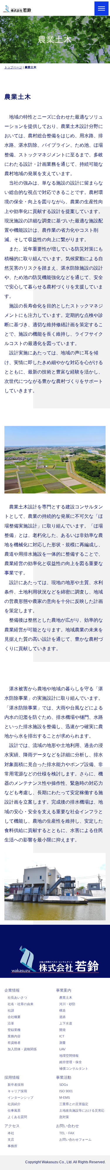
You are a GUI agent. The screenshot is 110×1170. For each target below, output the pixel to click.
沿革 (11, 1023)
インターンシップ (20, 1097)
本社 (11, 1133)
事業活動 (63, 1077)
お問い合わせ (67, 1126)
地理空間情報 (69, 1055)
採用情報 (12, 1077)
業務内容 (14, 1036)
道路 (62, 1017)
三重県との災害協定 (73, 1104)
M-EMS (64, 1097)
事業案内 (63, 990)
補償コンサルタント (73, 1068)
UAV (62, 1049)
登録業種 (14, 1030)
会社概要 (14, 1017)
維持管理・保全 (70, 1062)
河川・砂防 (67, 1004)
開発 (62, 1030)
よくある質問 (17, 1117)
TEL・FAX (66, 1133)
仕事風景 (14, 1110)
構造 (62, 1010)
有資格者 (14, 1042)
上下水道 (65, 1023)
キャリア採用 (17, 1091)
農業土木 (65, 997)
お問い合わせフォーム (75, 1139)
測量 (62, 1042)
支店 (11, 1139)
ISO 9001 (66, 1091)
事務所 (12, 1146)
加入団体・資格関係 (22, 1049)
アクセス (12, 1126)
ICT (62, 1036)
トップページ (13, 67)
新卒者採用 (16, 1084)
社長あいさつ (17, 997)
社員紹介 (14, 1104)
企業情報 (12, 990)
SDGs (63, 1084)
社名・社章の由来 (20, 1004)
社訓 (11, 1010)
